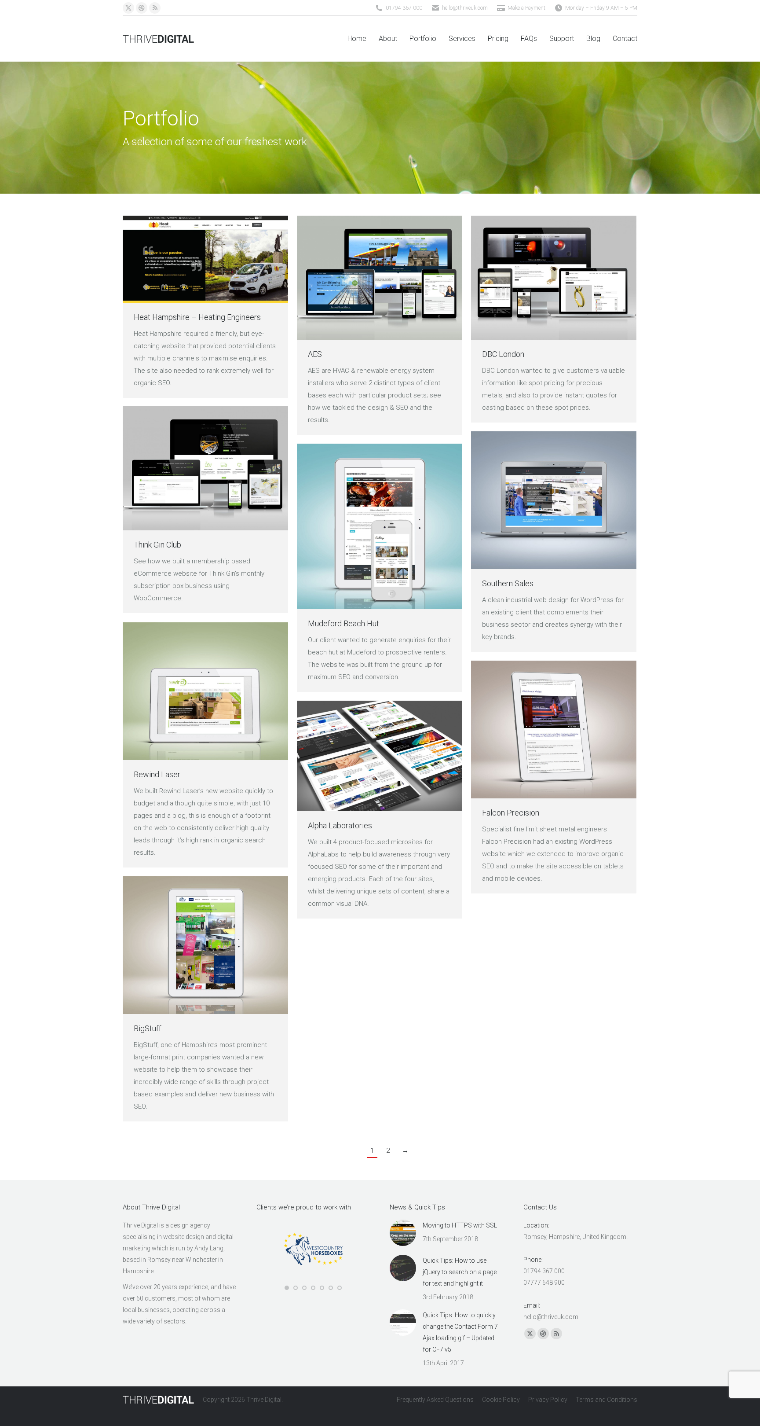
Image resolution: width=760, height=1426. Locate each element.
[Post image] (403, 1233)
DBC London (503, 354)
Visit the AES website (355, 277)
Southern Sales (507, 583)
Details (229, 259)
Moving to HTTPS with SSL (460, 1225)
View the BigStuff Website (181, 945)
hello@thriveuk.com (465, 8)
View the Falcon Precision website (530, 729)
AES (315, 354)
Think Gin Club (157, 544)
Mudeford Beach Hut (343, 623)
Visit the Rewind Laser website (181, 691)
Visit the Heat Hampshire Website (181, 259)
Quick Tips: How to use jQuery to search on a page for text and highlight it (460, 1272)
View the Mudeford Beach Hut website (355, 526)
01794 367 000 (404, 8)
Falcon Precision (510, 812)
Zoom (205, 259)
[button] (287, 1288)
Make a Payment (526, 8)
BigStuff (147, 1028)
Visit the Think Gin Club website (181, 468)
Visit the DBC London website (530, 277)
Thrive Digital (263, 1399)
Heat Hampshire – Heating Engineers (197, 317)
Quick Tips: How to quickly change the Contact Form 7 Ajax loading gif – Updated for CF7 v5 (460, 1332)
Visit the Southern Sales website (530, 500)
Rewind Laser (157, 774)
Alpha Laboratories (340, 825)
